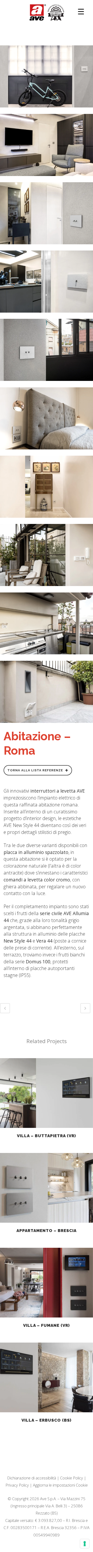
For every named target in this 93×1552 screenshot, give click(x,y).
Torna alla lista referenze (35, 770)
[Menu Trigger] (81, 11)
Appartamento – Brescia (46, 1230)
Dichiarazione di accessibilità (31, 1478)
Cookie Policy (71, 1478)
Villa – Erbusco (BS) (46, 1420)
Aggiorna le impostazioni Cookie (60, 1485)
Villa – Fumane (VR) (46, 1325)
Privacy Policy (17, 1485)
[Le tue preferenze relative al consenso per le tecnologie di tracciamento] (84, 1543)
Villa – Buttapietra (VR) (46, 1135)
